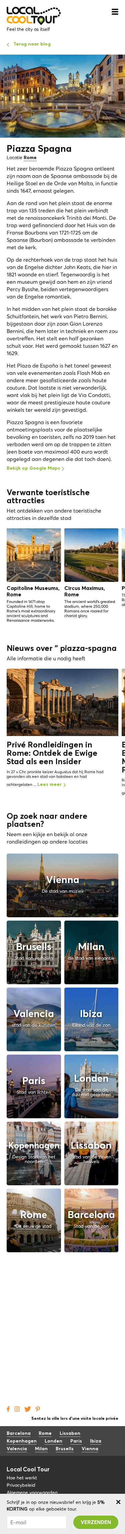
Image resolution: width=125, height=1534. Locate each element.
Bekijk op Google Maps (33, 468)
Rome (30, 157)
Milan (41, 1449)
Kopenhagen (22, 1441)
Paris (76, 1441)
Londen (53, 1441)
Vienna (90, 1449)
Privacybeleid (21, 1485)
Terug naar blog (32, 44)
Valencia (17, 1449)
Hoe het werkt (22, 1478)
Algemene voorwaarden (32, 1492)
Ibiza (95, 1441)
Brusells (65, 1449)
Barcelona (19, 1433)
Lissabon (70, 1433)
